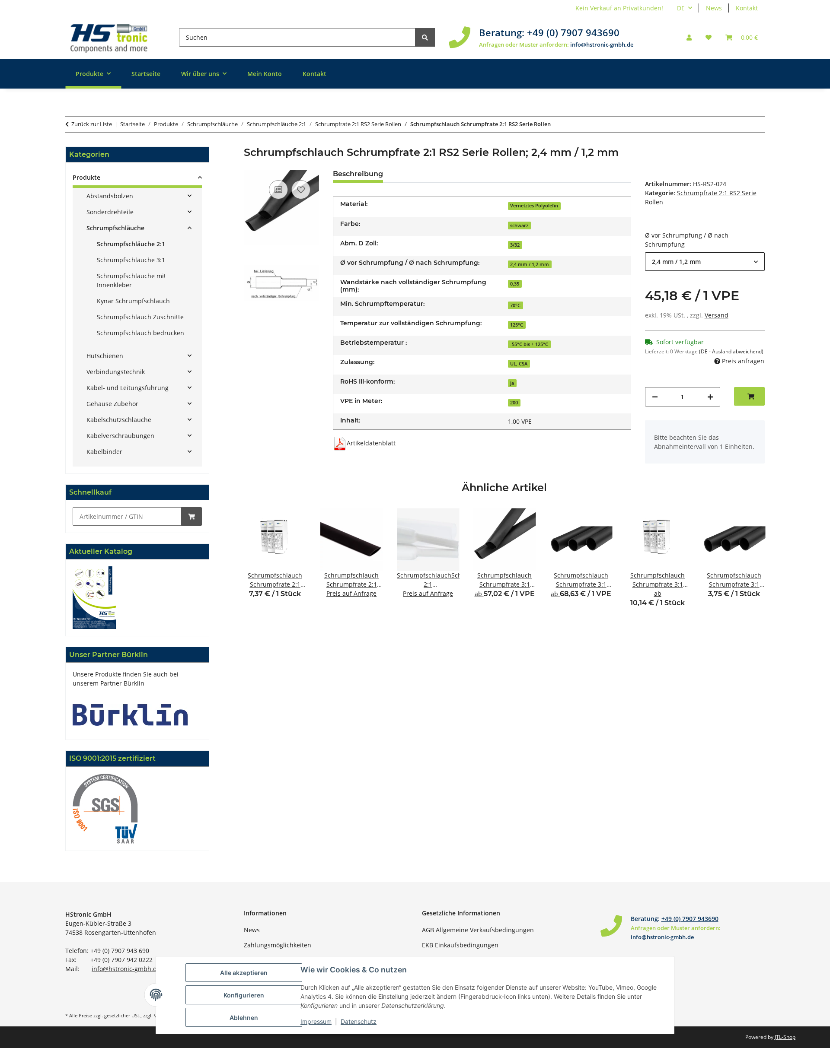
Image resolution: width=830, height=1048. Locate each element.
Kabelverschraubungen (120, 436)
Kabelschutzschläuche (118, 420)
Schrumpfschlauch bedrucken (140, 333)
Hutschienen (104, 356)
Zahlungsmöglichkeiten (277, 945)
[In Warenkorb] (191, 516)
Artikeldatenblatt (371, 443)
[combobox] (705, 261)
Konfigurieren (243, 995)
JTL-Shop (785, 1037)
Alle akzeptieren (244, 972)
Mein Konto (264, 74)
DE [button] (681, 8)
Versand (716, 315)
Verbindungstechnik (115, 372)
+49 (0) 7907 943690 (573, 32)
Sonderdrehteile (110, 212)
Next (751, 563)
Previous (258, 563)
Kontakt (747, 8)
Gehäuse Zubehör (112, 404)
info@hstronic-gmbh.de (601, 44)
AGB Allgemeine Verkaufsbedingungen (478, 930)
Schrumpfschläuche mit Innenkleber (131, 280)
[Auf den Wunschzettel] (300, 189)
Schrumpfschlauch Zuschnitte (140, 317)
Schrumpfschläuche (115, 228)
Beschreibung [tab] (358, 174)
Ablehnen (244, 1017)
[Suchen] (425, 37)
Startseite (145, 74)
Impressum (316, 1021)
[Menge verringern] (654, 396)
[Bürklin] (130, 714)
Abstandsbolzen (109, 196)
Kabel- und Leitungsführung (127, 388)
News (714, 8)
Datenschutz (359, 1021)
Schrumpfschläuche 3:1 (131, 260)
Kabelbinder (104, 452)
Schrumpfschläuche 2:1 (131, 244)
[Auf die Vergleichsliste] (278, 189)
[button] (689, 37)
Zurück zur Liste (91, 124)
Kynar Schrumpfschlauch (133, 301)
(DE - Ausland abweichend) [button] (731, 351)
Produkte (86, 177)
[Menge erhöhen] (710, 396)
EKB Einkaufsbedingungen (460, 945)
